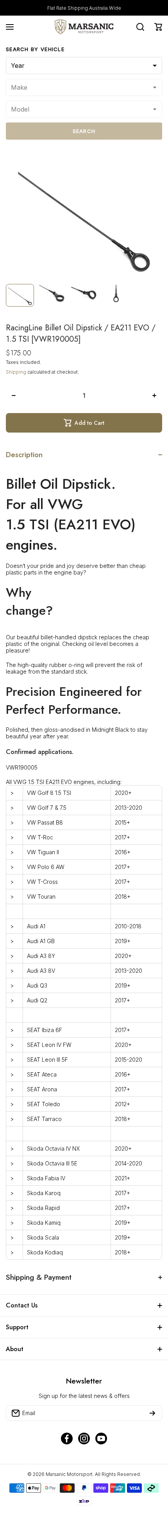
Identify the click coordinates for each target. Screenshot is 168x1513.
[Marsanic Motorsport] (84, 27)
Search (84, 131)
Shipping (16, 372)
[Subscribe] (152, 1413)
